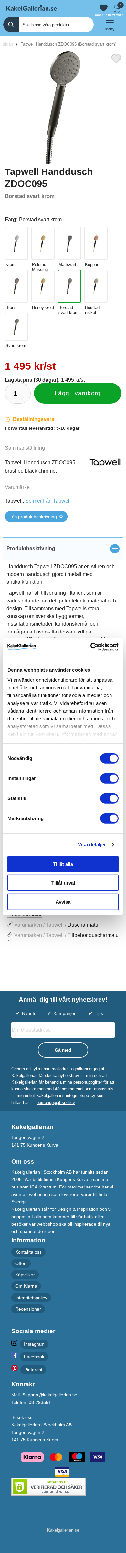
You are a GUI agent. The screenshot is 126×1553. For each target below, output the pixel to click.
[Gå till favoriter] (104, 8)
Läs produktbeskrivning (33, 516)
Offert (21, 1263)
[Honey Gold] (43, 286)
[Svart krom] (16, 327)
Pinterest (33, 1369)
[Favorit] (116, 58)
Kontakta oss (28, 1251)
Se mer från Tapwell (48, 501)
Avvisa (63, 901)
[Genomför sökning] (11, 24)
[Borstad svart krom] (69, 286)
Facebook (34, 1356)
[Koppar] (96, 243)
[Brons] (16, 286)
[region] (63, 548)
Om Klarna (26, 1286)
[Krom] (16, 243)
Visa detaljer (92, 844)
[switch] (109, 778)
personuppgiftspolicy (56, 1102)
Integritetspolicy (31, 1297)
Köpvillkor (25, 1274)
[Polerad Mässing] (43, 243)
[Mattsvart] (69, 243)
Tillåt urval (63, 883)
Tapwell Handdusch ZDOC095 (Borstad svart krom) (68, 44)
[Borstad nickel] (96, 286)
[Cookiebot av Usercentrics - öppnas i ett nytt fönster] (91, 647)
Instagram (34, 1343)
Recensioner (28, 1308)
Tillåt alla (63, 864)
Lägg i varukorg (78, 393)
